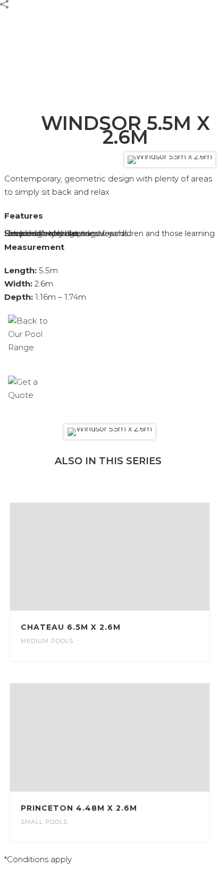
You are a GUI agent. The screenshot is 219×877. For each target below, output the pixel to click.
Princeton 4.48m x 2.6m (79, 808)
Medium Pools (47, 641)
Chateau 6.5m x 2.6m (71, 627)
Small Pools (44, 822)
